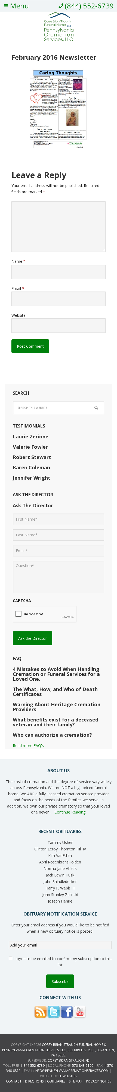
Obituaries (56, 1081)
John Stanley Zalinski (60, 894)
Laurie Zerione (30, 436)
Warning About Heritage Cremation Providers (56, 707)
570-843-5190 (82, 1065)
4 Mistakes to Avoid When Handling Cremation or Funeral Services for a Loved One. (56, 674)
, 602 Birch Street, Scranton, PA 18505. (58, 1049)
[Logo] (59, 39)
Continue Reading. (70, 812)
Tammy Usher (60, 842)
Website (18, 315)
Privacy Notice (98, 1081)
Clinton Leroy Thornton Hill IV (60, 849)
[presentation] (44, 614)
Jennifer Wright (31, 477)
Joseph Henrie (60, 901)
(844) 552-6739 (89, 6)
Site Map (75, 1081)
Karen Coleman (31, 467)
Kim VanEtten (60, 855)
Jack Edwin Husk (60, 875)
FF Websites (68, 1076)
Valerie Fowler (30, 447)
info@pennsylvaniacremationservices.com (72, 1070)
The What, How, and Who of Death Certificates (55, 691)
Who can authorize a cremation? (52, 735)
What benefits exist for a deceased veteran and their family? (55, 722)
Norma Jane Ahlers (60, 868)
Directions (34, 1081)
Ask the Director (32, 638)
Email (17, 288)
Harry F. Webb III (60, 888)
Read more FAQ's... (29, 745)
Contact (13, 1081)
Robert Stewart (32, 457)
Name (18, 261)
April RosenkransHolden (60, 862)
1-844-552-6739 (32, 1065)
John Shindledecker (60, 881)
